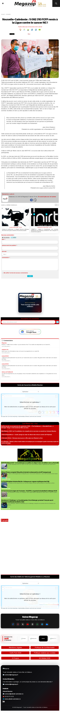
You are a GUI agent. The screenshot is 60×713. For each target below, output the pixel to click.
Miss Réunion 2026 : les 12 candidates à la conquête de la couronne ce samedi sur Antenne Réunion (28, 431)
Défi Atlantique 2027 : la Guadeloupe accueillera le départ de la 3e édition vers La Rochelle (30, 463)
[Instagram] (18, 624)
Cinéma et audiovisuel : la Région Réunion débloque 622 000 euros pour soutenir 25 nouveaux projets (15, 230)
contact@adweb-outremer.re (14, 694)
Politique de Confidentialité (44, 647)
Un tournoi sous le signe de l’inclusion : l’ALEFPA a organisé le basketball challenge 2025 (29, 491)
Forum (4, 520)
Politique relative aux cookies (44, 653)
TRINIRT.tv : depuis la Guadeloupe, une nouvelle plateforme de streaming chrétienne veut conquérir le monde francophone (44, 230)
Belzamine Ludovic (8, 194)
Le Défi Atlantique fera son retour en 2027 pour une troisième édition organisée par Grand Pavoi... (32, 464)
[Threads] (32, 624)
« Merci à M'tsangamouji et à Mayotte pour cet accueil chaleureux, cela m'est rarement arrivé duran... (33, 473)
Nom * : (3, 239)
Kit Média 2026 (44, 658)
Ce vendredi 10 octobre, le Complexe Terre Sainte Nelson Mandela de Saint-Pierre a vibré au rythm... (32, 492)
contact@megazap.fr (11, 675)
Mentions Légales (15, 647)
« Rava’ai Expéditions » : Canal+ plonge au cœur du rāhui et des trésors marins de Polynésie (26, 434)
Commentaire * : (6, 257)
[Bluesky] (47, 624)
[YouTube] (28, 624)
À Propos (15, 658)
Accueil (3, 14)
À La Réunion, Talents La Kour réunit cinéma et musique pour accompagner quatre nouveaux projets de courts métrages (29, 442)
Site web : (4, 251)
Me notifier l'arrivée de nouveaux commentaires (16, 272)
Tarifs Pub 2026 (15, 653)
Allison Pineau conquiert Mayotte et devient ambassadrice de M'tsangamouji (26, 472)
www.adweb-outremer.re (13, 699)
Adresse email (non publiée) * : (9, 245)
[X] (23, 624)
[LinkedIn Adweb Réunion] (4, 701)
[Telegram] (42, 624)
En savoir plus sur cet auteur (47, 196)
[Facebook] (13, 624)
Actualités (8, 14)
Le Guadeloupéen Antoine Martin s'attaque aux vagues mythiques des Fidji (25, 481)
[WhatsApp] (37, 624)
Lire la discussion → (6, 346)
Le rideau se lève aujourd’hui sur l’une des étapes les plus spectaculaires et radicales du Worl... (31, 483)
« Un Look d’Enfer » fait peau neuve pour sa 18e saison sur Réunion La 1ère (22, 438)
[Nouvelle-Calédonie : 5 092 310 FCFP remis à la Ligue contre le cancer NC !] (30, 39)
